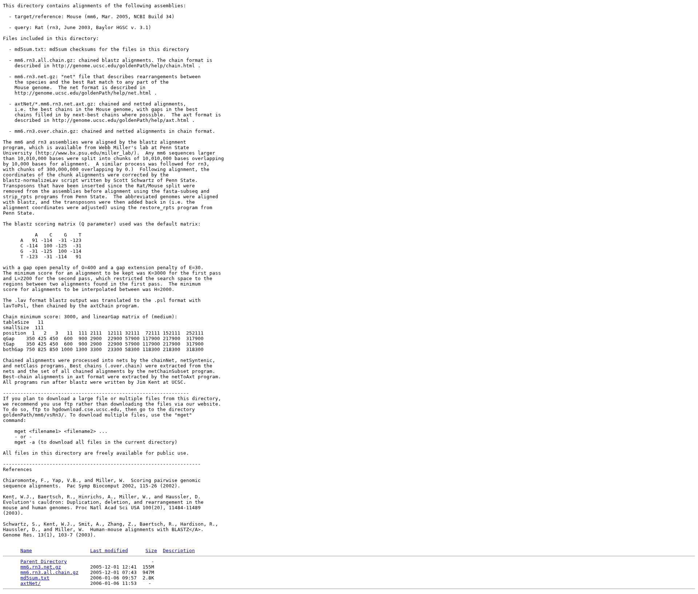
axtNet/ (30, 583)
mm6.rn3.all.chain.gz (49, 572)
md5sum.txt (34, 578)
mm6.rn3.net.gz (40, 567)
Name (26, 550)
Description (179, 550)
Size (151, 550)
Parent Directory (43, 561)
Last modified (109, 550)
